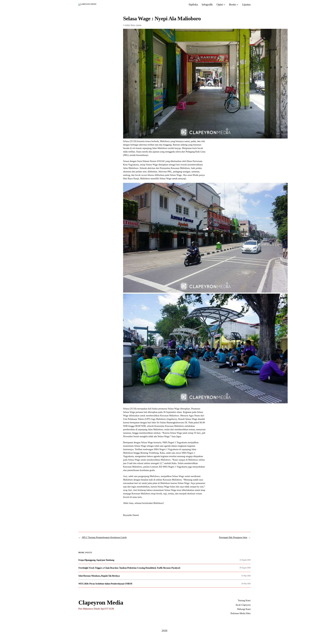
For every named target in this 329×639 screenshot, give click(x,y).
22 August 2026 (245, 560)
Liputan (138, 25)
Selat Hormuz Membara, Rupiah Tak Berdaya (99, 575)
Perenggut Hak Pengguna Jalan (233, 537)
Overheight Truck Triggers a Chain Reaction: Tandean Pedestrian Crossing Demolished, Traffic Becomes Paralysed (129, 568)
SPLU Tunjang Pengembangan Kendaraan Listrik (104, 537)
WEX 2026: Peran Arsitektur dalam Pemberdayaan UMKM (105, 583)
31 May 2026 (246, 576)
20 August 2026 (245, 568)
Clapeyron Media (100, 602)
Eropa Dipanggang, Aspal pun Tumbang (96, 560)
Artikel (127, 25)
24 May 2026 (246, 584)
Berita (133, 25)
